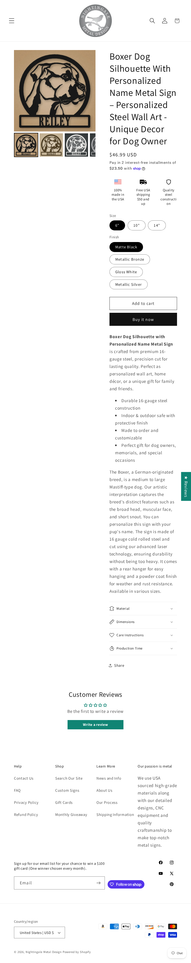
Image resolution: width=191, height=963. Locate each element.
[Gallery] (55, 104)
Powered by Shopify (77, 952)
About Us (104, 790)
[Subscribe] (98, 882)
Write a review (95, 724)
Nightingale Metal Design (44, 952)
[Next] (89, 90)
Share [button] (119, 665)
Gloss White (126, 271)
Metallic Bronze (129, 259)
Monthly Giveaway (71, 814)
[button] (12, 21)
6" (117, 225)
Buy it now (143, 319)
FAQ (17, 790)
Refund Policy (26, 814)
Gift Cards (64, 802)
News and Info (108, 778)
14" (157, 225)
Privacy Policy (26, 802)
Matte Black (126, 246)
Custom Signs (67, 790)
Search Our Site (69, 778)
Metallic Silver (128, 284)
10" (136, 225)
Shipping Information (115, 814)
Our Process (107, 802)
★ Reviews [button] (186, 486)
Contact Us (24, 778)
